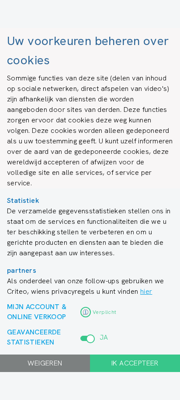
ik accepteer (135, 363)
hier (146, 291)
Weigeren (45, 363)
